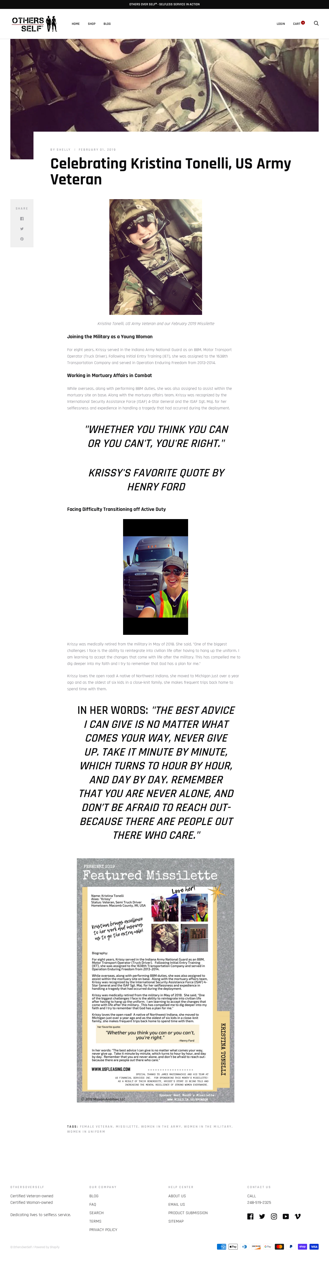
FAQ (92, 1204)
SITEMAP (176, 1221)
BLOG (107, 24)
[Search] (316, 24)
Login (281, 24)
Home (76, 24)
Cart (298, 24)
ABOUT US (177, 1196)
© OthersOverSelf (21, 1247)
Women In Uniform (86, 1132)
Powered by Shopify (46, 1247)
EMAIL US (176, 1204)
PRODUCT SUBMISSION (188, 1213)
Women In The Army (161, 1126)
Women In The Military (208, 1126)
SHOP (91, 24)
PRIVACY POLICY (103, 1229)
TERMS (95, 1221)
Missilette (127, 1126)
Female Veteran (96, 1126)
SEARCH (96, 1213)
